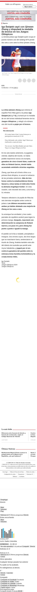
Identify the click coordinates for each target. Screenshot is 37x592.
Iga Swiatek (5, 261)
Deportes (5, 23)
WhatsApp (33, 80)
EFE (3, 85)
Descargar (3, 589)
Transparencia (21, 474)
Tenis (3, 263)
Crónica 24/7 (4, 539)
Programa (17, 4)
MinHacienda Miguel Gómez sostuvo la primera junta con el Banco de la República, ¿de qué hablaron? (14, 454)
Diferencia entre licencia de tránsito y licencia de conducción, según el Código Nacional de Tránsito (14, 434)
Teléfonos (15, 476)
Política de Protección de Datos (17, 472)
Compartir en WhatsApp (9, 585)
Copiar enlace (5, 587)
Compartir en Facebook (8, 580)
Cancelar (10, 573)
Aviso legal (4, 472)
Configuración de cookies (10, 474)
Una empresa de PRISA (18, 482)
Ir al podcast (18, 546)
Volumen (4, 509)
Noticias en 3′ (5, 515)
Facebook (20, 80)
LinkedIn (29, 80)
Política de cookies (30, 472)
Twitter (24, 80)
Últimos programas (16, 515)
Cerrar (3, 556)
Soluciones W (30, 474)
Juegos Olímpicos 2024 (9, 265)
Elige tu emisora (28, 6)
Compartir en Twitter (7, 581)
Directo (26, 515)
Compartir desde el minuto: (11, 591)
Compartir (25, 546)
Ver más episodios (7, 546)
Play (2, 511)
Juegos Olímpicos (8, 266)
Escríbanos (21, 476)
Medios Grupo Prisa (18, 487)
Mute (2, 507)
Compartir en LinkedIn (8, 583)
